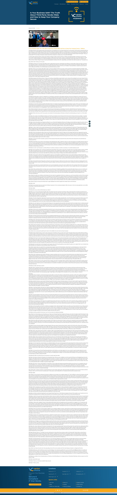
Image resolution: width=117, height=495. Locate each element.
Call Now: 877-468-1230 (72, 1)
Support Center (84, 1)
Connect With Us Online (35, 484)
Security (37, 28)
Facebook (56, 490)
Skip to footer (3, 2)
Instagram (61, 490)
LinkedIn (59, 490)
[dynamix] (85, 490)
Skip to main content (4, 1)
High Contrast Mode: (4, 3)
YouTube (57, 490)
